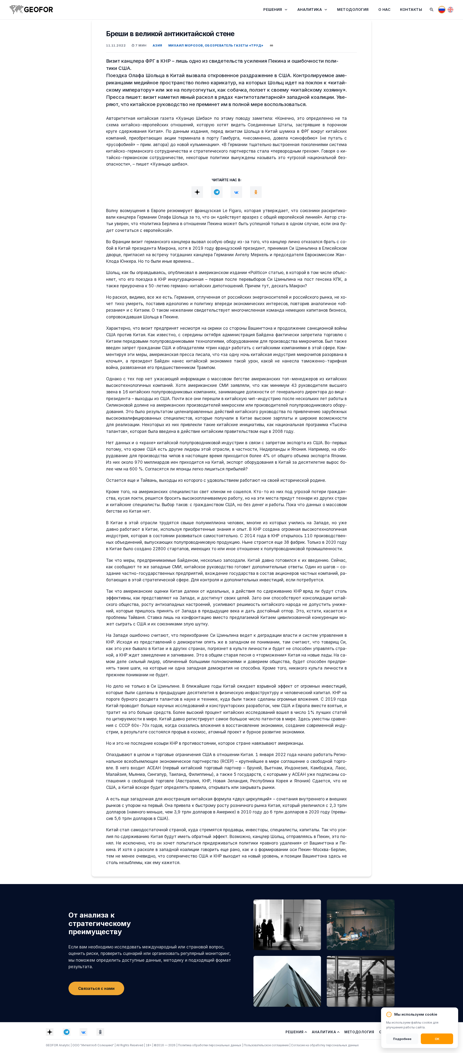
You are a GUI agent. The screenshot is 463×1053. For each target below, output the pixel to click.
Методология (353, 9)
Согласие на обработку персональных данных (325, 1045)
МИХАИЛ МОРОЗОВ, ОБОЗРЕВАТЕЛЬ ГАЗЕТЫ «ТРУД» (216, 45)
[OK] (256, 192)
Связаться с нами (96, 988)
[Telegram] (217, 192)
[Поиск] (431, 9)
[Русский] (442, 10)
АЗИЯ (157, 45)
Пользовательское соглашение (266, 1045)
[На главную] (31, 9)
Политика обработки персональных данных (210, 1045)
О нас (384, 9)
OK (437, 1039)
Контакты (411, 9)
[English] (450, 10)
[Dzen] (197, 192)
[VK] (236, 192)
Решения (272, 9)
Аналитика (309, 9)
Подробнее (402, 1039)
